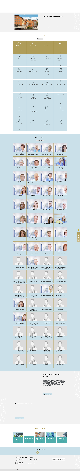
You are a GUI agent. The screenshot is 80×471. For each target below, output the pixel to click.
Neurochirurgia (60, 94)
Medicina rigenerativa (47, 123)
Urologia (61, 123)
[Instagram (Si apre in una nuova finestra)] (40, 452)
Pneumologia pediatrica (33, 97)
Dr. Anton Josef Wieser (60, 364)
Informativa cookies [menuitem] (27, 469)
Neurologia (19, 110)
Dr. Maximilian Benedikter (33, 167)
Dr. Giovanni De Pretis (60, 181)
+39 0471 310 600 (20, 462)
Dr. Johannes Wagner (46, 364)
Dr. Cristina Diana (19, 195)
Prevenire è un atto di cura (50, 440)
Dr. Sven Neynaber (33, 265)
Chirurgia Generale (47, 58)
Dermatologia (19, 71)
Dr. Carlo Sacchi (33, 322)
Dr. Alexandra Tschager (47, 350)
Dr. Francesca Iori (19, 237)
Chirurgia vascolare (19, 84)
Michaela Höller (60, 223)
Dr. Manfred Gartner (60, 209)
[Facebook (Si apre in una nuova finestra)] (37, 452)
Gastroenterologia (33, 45)
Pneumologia (19, 123)
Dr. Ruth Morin (60, 251)
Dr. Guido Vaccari (60, 350)
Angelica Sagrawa (47, 322)
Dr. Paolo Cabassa (19, 181)
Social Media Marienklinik (40, 440)
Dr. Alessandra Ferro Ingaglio (33, 209)
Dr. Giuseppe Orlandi (60, 265)
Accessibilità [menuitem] (50, 469)
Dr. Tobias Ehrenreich (46, 195)
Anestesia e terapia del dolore (61, 59)
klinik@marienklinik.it (19, 463)
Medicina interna (60, 84)
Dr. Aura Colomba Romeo (47, 308)
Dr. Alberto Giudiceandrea (33, 223)
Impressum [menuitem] (14, 469)
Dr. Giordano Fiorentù (46, 209)
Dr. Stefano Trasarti (33, 350)
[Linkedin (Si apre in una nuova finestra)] (42, 452)
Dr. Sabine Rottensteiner (19, 322)
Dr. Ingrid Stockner (47, 336)
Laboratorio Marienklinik (33, 59)
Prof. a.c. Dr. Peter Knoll (33, 237)
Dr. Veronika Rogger (19, 308)
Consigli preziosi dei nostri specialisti (29, 440)
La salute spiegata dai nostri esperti (18, 440)
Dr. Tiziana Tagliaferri (60, 336)
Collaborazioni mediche (61, 440)
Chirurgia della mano (33, 84)
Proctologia (33, 123)
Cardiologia (19, 97)
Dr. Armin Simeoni (19, 336)
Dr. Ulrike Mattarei (19, 251)
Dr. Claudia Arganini (61, 153)
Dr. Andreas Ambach (33, 153)
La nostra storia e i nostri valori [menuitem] (58, 459)
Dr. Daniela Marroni (61, 237)
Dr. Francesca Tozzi (19, 350)
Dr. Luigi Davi (33, 181)
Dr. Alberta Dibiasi (33, 195)
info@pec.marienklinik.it (19, 464)
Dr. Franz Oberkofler (47, 265)
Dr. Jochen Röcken (33, 308)
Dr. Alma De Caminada (46, 181)
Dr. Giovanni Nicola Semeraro (60, 322)
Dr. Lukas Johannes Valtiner (19, 364)
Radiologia (19, 58)
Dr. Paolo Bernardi (47, 167)
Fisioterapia (61, 110)
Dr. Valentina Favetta (19, 209)
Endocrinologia (33, 71)
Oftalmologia (19, 45)
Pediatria (47, 110)
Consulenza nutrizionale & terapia (46, 73)
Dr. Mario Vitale (33, 364)
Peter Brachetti (60, 167)
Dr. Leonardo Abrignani (19, 153)
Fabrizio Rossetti (60, 308)
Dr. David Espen (60, 195)
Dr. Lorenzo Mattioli (33, 251)
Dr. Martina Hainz (47, 223)
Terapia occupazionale (60, 72)
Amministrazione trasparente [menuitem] (36, 469)
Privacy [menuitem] (20, 469)
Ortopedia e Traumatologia (33, 110)
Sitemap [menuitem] (44, 469)
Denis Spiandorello (33, 336)
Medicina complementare (47, 97)
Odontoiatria (60, 45)
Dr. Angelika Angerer (47, 153)
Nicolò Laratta (47, 237)
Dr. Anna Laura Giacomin (19, 223)
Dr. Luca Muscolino (19, 265)
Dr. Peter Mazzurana (47, 251)
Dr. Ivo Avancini (19, 167)
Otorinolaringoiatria (47, 84)
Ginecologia (47, 45)
